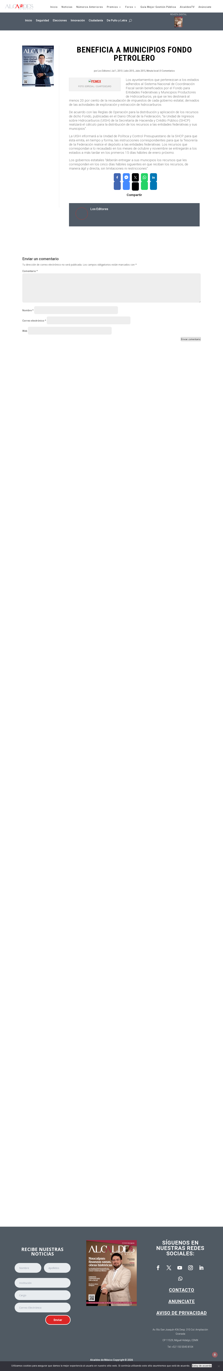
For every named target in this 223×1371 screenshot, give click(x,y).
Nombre (27, 310)
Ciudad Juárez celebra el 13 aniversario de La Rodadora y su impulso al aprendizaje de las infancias (90, 774)
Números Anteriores (89, 7)
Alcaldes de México (101, 1359)
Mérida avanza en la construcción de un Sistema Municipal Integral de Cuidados (78, 1053)
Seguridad (42, 20)
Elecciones (60, 20)
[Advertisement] (38, 147)
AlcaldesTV (187, 7)
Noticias (66, 7)
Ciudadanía (96, 20)
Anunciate (181, 1301)
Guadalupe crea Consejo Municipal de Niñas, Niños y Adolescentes (69, 634)
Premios (112, 7)
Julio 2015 (129, 70)
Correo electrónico (34, 320)
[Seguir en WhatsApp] (180, 1278)
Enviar (58, 1320)
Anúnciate (204, 7)
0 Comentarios (167, 70)
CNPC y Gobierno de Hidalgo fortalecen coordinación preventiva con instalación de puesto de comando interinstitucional (104, 495)
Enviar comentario (190, 339)
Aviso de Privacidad (181, 1313)
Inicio (54, 7)
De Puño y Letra (117, 20)
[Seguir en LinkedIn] (201, 1268)
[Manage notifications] (215, 1354)
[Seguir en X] (169, 1268)
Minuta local (153, 70)
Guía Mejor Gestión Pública (158, 7)
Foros (129, 7)
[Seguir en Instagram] (190, 1268)
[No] (218, 1366)
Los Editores (104, 70)
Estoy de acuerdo (202, 1365)
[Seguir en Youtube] (179, 1268)
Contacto (181, 1290)
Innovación (78, 20)
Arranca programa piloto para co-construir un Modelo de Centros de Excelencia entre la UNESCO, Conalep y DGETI (99, 1192)
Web (24, 331)
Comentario (30, 271)
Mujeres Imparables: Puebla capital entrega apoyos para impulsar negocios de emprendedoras (86, 913)
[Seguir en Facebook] (158, 1268)
